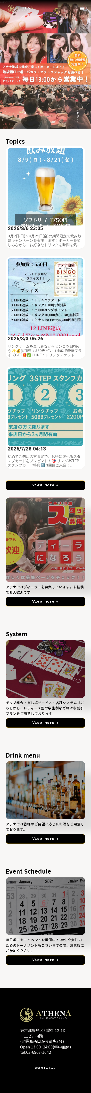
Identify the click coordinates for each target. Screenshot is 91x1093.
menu (82, 8)
